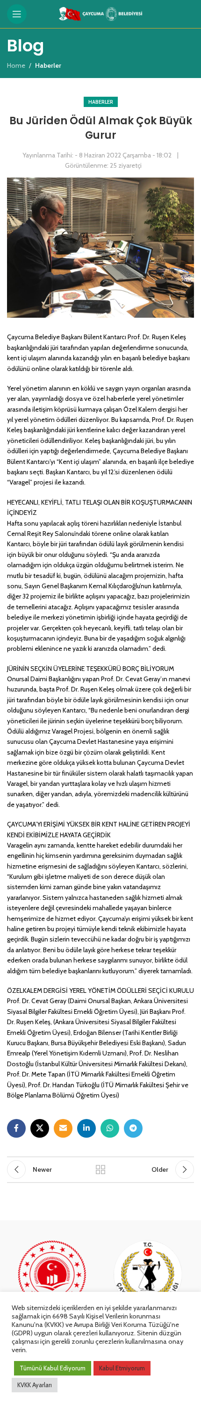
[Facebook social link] (16, 1128)
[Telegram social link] (133, 1128)
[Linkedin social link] (86, 1128)
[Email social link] (63, 1128)
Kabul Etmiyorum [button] (122, 1368)
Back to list (100, 1169)
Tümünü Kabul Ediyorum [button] (53, 1368)
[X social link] (39, 1128)
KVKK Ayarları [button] (34, 1385)
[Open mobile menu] (16, 14)
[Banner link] (52, 1284)
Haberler (100, 102)
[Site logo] (101, 13)
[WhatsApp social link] (109, 1128)
